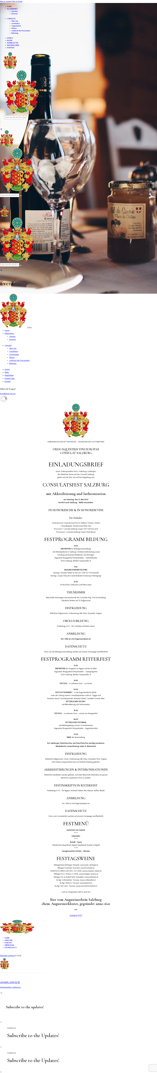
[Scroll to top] (1, 993)
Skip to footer (17, 1)
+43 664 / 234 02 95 (10, 982)
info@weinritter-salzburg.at (10, 987)
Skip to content (6, 1)
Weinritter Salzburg (7, 956)
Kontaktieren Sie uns (8, 394)
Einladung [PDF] (76, 915)
